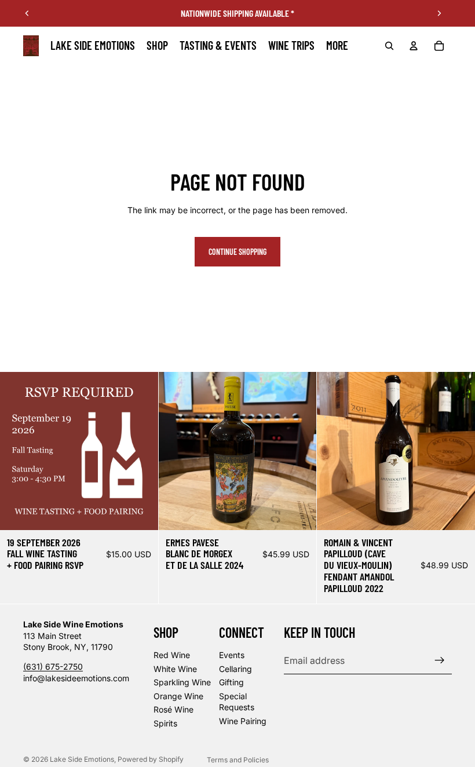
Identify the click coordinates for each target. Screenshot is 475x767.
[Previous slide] (27, 13)
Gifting (231, 682)
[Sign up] (439, 660)
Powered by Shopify (151, 759)
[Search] (389, 46)
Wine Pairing (242, 721)
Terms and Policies (238, 759)
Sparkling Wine (182, 682)
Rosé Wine (173, 709)
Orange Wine (178, 695)
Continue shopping (237, 252)
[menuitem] (337, 45)
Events (231, 655)
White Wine (175, 668)
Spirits (165, 723)
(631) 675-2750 (53, 666)
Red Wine (172, 655)
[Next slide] (439, 13)
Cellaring (235, 668)
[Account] (413, 46)
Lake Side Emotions (82, 759)
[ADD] (140, 512)
